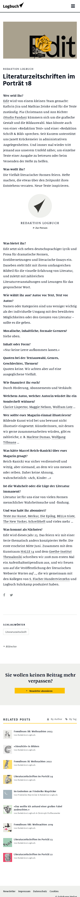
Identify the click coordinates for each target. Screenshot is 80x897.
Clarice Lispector (15, 407)
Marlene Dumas (38, 437)
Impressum (24, 891)
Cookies (54, 891)
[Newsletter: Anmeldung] (40, 683)
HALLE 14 (27, 552)
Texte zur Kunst (14, 516)
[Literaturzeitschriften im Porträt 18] (4, 595)
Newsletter (9, 891)
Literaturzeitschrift (16, 632)
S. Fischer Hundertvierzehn (49, 579)
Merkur (33, 516)
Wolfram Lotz (62, 407)
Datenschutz (40, 891)
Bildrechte (11, 646)
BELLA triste (65, 516)
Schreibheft (36, 521)
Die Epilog (47, 516)
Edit (6, 101)
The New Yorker (15, 521)
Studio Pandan (15, 117)
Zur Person (41, 227)
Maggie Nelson (40, 407)
